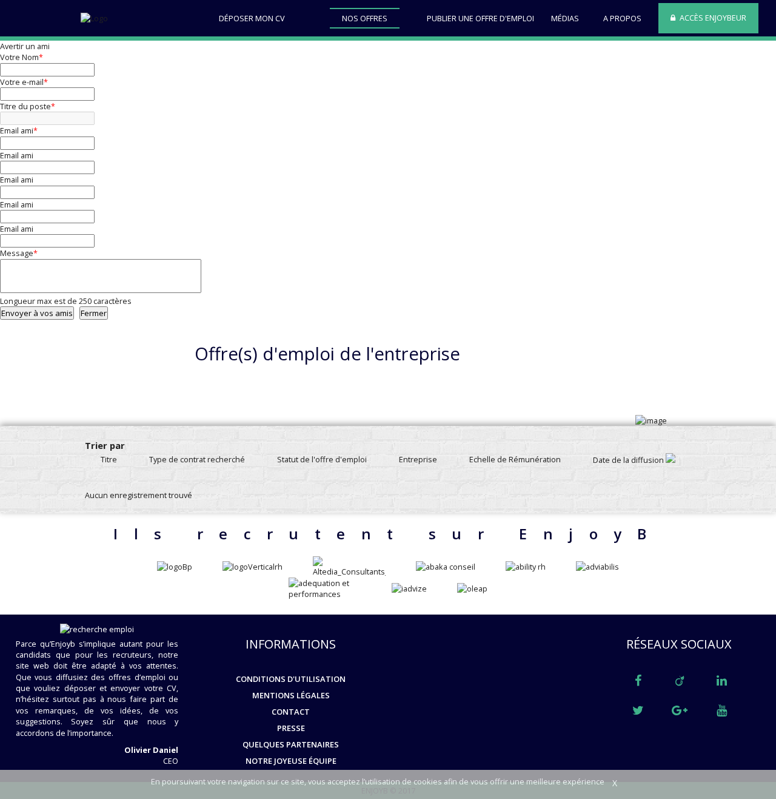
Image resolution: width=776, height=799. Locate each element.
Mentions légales (291, 695)
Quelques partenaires (290, 744)
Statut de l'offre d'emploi (322, 459)
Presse (291, 728)
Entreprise (418, 459)
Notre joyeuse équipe (291, 760)
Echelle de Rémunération (515, 459)
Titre (109, 459)
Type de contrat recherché (197, 459)
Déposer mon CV (252, 18)
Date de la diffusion (629, 459)
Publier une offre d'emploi (480, 18)
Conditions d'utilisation (291, 678)
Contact (291, 711)
